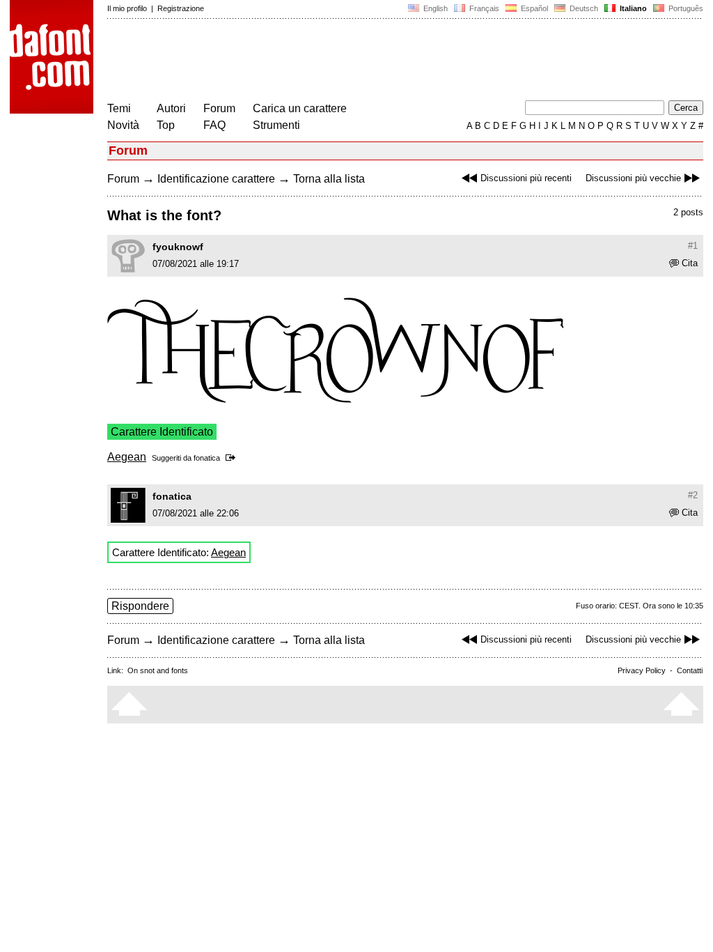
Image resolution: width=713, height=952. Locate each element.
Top (166, 125)
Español (533, 8)
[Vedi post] (233, 458)
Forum (219, 108)
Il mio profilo (127, 8)
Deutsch (582, 8)
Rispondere (140, 606)
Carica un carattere (300, 108)
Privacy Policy (642, 670)
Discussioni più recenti (526, 178)
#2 (693, 495)
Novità (123, 125)
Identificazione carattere (216, 179)
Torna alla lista (329, 179)
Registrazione (180, 8)
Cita (690, 263)
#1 (693, 245)
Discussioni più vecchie (633, 178)
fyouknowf (177, 246)
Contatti (690, 670)
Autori (171, 108)
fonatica (207, 458)
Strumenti (276, 125)
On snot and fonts (157, 670)
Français (483, 8)
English (434, 8)
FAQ (214, 125)
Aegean (126, 457)
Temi (119, 108)
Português (683, 8)
